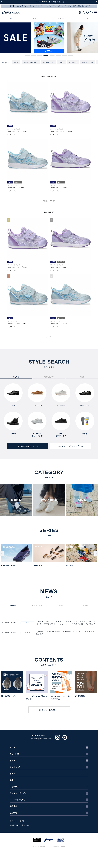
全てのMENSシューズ (25, 446)
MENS (35, 19)
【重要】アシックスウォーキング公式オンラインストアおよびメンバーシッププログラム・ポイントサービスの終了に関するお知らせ (65, 622)
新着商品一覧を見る (49, 201)
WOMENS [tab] (49, 377)
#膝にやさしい (87, 62)
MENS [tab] (16, 377)
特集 (11, 780)
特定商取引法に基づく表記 (20, 825)
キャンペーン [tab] (37, 605)
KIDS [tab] (82, 377)
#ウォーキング (48, 62)
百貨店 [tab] (85, 605)
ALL (11, 19)
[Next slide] (96, 553)
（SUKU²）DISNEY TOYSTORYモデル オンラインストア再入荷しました (65, 632)
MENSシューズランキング (68, 446)
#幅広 (62, 62)
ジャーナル (14, 787)
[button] (27, 55)
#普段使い (73, 62)
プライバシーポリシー (18, 821)
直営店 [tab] (61, 605)
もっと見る (49, 336)
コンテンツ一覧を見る (47, 710)
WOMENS (60, 19)
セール (12, 774)
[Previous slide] (2, 553)
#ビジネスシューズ (31, 62)
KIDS (86, 19)
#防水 (16, 62)
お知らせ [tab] (12, 605)
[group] (15, 37)
